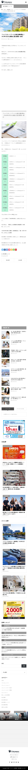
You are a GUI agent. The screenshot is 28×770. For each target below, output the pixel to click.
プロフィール (14, 759)
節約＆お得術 (5, 707)
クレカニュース (5, 682)
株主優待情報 (5, 704)
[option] (7, 716)
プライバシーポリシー (14, 754)
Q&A (3, 680)
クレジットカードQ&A (7, 687)
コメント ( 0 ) (7, 408)
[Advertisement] (14, 91)
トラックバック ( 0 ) (20, 408)
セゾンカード (5, 692)
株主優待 (4, 697)
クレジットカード (6, 685)
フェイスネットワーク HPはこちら (9, 214)
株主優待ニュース (7, 6)
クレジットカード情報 (7, 690)
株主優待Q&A (5, 699)
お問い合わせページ (14, 757)
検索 (3, 663)
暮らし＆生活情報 (6, 695)
